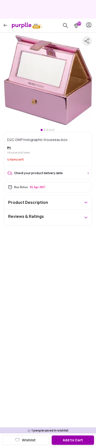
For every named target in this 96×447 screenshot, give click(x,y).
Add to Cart (73, 440)
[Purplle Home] (22, 25)
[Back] (5, 25)
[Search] (65, 25)
